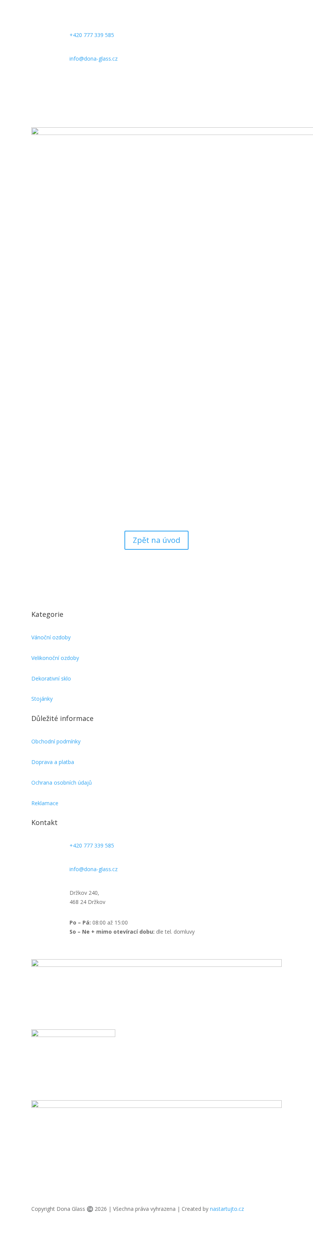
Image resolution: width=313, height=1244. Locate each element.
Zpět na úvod (156, 540)
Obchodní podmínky (56, 741)
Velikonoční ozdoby (55, 657)
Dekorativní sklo (51, 678)
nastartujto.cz (227, 1208)
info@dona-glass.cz (93, 58)
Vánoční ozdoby (51, 637)
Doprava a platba (52, 762)
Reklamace (44, 803)
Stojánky (42, 698)
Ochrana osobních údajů (61, 782)
